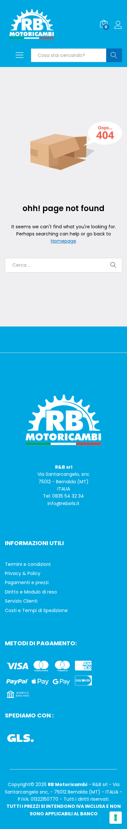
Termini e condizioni (27, 564)
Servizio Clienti (21, 601)
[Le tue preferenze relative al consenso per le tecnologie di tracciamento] (115, 817)
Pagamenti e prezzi (27, 582)
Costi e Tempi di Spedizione (36, 610)
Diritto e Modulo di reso (31, 592)
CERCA (114, 55)
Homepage (63, 241)
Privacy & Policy (22, 573)
